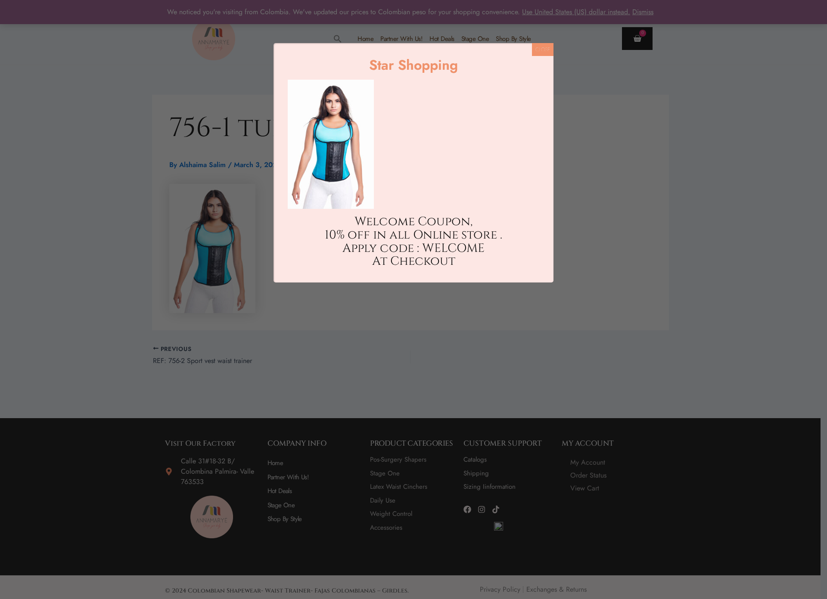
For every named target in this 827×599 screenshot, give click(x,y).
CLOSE (542, 49)
